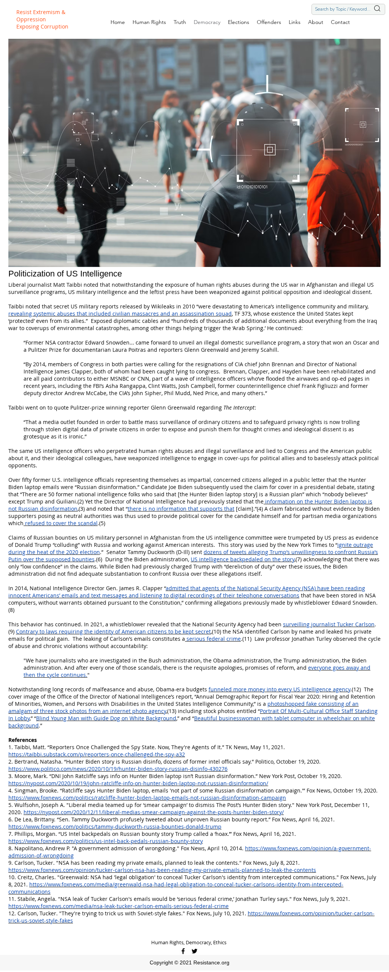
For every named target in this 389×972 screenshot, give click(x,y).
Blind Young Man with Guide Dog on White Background (106, 718)
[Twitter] (194, 951)
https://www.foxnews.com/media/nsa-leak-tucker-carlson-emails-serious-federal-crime (118, 906)
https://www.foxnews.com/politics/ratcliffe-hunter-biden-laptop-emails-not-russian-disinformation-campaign (147, 797)
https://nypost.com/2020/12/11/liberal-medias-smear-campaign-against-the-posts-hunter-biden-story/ (154, 812)
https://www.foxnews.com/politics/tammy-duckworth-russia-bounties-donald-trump (114, 826)
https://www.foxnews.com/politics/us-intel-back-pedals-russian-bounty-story (105, 841)
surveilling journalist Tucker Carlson (329, 624)
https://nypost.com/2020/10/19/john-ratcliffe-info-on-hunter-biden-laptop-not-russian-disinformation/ (138, 783)
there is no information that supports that (181, 508)
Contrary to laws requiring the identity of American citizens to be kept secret (113, 631)
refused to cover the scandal (61, 523)
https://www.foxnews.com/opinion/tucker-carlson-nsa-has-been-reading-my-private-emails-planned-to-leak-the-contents (162, 870)
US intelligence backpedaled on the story (242, 559)
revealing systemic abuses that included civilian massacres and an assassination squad (120, 313)
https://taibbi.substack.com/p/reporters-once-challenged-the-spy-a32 (96, 754)
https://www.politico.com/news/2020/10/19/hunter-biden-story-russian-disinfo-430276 (118, 768)
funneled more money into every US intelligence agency (279, 689)
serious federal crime (213, 638)
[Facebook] (183, 951)
